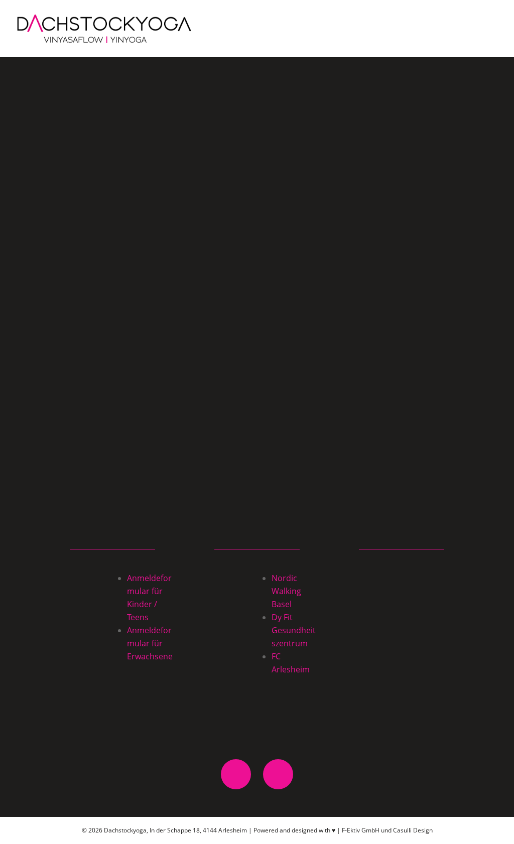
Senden (417, 431)
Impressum (401, 668)
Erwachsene (401, 601)
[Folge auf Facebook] (236, 774)
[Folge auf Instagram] (278, 774)
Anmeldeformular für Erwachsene (150, 643)
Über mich (401, 646)
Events (402, 623)
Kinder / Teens (401, 578)
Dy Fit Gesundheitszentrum (294, 630)
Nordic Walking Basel (286, 591)
